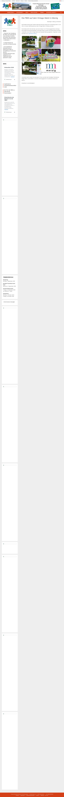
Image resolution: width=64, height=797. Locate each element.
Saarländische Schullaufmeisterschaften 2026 (10, 85)
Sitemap (22, 0)
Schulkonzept (19, 12)
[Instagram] (61, 0)
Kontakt (13, 0)
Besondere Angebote (51, 12)
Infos (27, 12)
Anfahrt (25, 0)
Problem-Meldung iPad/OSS (33, 0)
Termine (42, 12)
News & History (34, 12)
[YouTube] (60, 0)
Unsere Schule (10, 12)
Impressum (18, 0)
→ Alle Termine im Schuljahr (9, 301)
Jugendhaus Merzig (32, 33)
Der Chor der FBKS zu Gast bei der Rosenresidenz (9, 91)
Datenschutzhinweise (30, 795)
